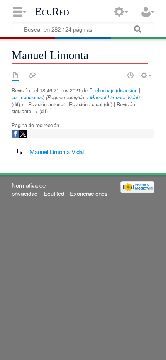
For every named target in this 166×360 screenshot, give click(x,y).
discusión (127, 90)
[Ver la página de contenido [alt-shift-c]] (15, 75)
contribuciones (27, 97)
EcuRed (52, 11)
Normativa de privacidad (29, 189)
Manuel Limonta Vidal (114, 97)
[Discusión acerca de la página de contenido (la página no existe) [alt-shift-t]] (32, 75)
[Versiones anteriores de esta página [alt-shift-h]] (130, 75)
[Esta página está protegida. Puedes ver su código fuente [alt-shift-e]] (117, 75)
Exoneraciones (89, 193)
